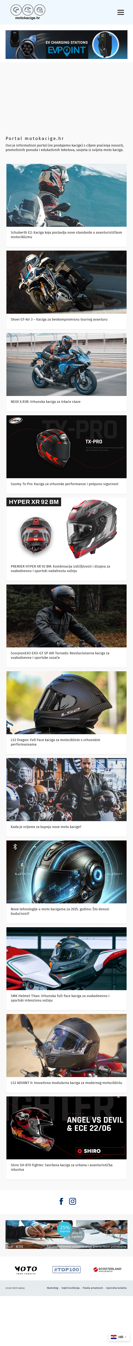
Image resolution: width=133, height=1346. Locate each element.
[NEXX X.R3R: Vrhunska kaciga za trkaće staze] (66, 372)
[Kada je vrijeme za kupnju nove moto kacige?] (66, 797)
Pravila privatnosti (93, 1288)
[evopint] (66, 44)
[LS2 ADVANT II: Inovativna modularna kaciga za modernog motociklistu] (66, 1053)
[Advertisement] (66, 98)
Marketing (52, 1288)
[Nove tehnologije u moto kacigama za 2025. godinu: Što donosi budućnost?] (66, 882)
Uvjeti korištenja (70, 1288)
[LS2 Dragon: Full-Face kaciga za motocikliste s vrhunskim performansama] (66, 713)
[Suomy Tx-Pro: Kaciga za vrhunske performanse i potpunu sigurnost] (66, 454)
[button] (120, 12)
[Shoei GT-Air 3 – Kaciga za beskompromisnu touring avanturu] (66, 290)
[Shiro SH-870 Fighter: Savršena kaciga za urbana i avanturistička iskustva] (66, 1138)
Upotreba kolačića (116, 1288)
